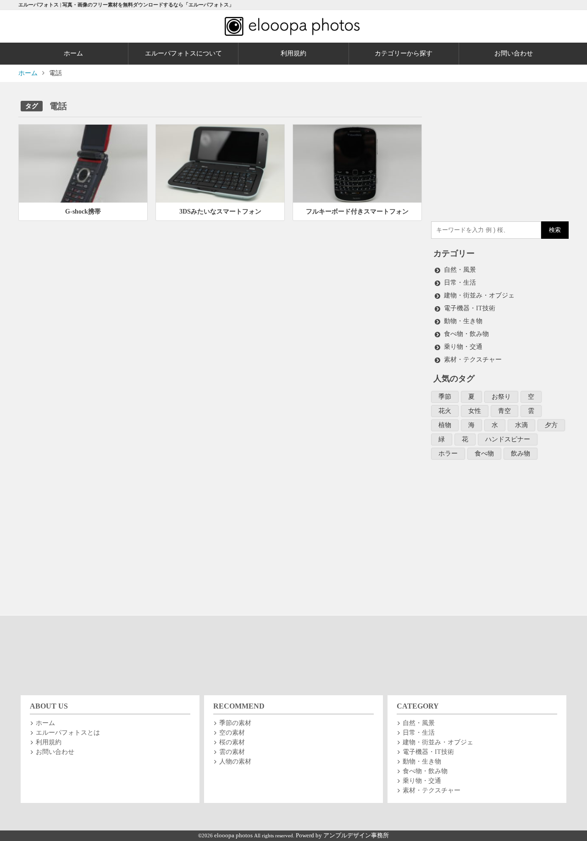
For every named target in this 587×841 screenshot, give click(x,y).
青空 (504, 410)
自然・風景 (460, 269)
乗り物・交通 (463, 346)
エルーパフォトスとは (68, 732)
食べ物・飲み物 (466, 333)
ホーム (73, 53)
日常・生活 (460, 282)
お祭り (501, 396)
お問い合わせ (513, 53)
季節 (444, 396)
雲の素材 (232, 751)
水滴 (521, 425)
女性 (474, 410)
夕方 (551, 425)
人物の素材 (235, 761)
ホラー (448, 453)
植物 (444, 425)
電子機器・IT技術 (469, 308)
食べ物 (484, 453)
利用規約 (293, 53)
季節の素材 (235, 723)
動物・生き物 (463, 321)
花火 (444, 410)
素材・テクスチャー (473, 359)
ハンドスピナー (507, 439)
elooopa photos (234, 835)
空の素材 (232, 732)
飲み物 (520, 453)
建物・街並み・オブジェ (479, 295)
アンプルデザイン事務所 (356, 835)
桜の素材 (232, 742)
